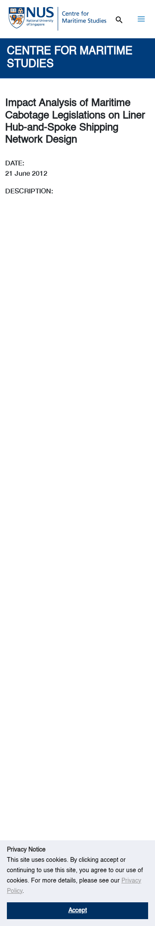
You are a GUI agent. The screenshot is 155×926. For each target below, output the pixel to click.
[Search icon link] (119, 18)
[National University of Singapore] (31, 17)
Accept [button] (77, 910)
